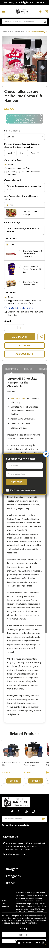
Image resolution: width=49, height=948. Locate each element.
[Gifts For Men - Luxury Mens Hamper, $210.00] (33, 750)
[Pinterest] (19, 811)
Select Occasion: (12, 131)
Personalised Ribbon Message (31, 213)
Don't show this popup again (23, 490)
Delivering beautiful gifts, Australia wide (24, 2)
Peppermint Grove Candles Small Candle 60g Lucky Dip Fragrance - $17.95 (24, 301)
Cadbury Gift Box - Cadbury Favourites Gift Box (32, 269)
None (10, 164)
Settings (24, 928)
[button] (46, 454)
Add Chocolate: (11, 238)
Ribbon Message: (12, 222)
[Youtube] (26, 811)
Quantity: (8, 321)
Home (4, 31)
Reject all (23, 934)
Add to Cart (19, 336)
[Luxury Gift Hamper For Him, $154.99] (11, 750)
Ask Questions (25, 353)
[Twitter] (12, 811)
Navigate (12, 869)
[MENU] (3, 11)
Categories (13, 876)
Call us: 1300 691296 (15, 854)
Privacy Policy (31, 923)
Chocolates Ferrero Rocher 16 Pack (30, 283)
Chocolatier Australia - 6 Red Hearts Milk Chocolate (32, 254)
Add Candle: (10, 292)
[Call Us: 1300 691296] (41, 11)
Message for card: (12, 180)
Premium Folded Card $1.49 (19, 168)
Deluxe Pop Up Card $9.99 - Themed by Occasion (24, 173)
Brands (11, 883)
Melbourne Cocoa (18, 398)
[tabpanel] (12, 762)
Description (11, 369)
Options (14, 781)
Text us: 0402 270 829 (33, 942)
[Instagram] (33, 811)
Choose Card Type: (13, 160)
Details (28, 369)
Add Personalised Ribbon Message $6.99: (21, 198)
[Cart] (46, 11)
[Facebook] (5, 811)
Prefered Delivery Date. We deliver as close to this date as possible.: (22, 145)
